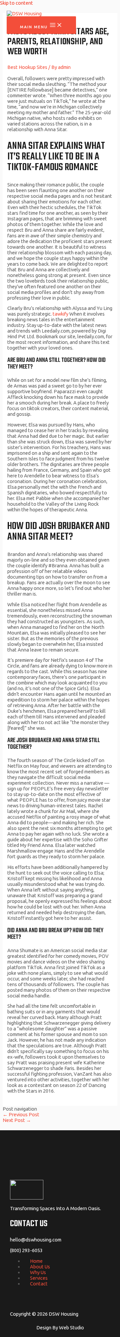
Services (39, 1278)
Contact (39, 1283)
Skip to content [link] (16, 3)
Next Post (17, 1120)
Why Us (38, 1272)
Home (36, 1261)
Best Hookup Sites (27, 67)
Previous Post (21, 1114)
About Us (40, 1266)
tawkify (60, 314)
